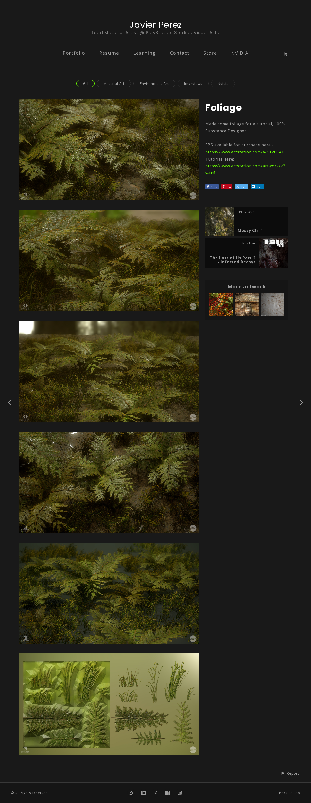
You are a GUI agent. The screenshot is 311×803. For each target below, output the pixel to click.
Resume (109, 53)
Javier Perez (156, 24)
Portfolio (74, 53)
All (85, 83)
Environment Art (154, 83)
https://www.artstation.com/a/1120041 (244, 152)
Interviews (193, 83)
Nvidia (223, 83)
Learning (144, 53)
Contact (179, 53)
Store (210, 53)
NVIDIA (240, 53)
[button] (290, 773)
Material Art (114, 83)
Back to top (289, 792)
